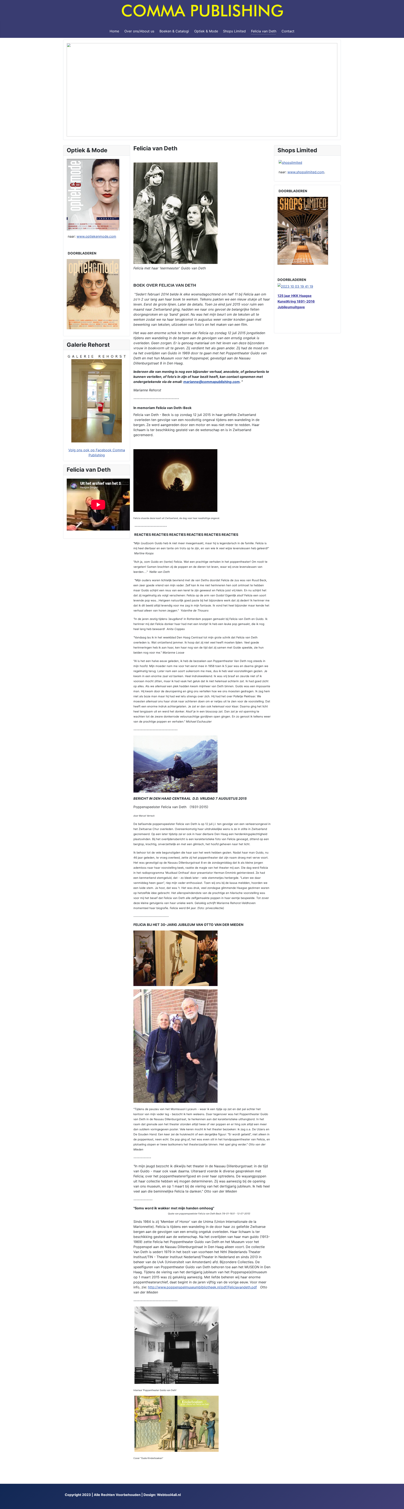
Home (114, 31)
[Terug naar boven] (399, 1504)
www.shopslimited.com (305, 172)
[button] (73, 89)
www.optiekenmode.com (96, 236)
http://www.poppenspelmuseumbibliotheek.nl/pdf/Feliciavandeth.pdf (202, 1287)
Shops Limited (234, 31)
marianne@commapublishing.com (211, 382)
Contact (288, 31)
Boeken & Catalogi (174, 31)
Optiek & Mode (206, 31)
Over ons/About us (139, 31)
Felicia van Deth (263, 31)
